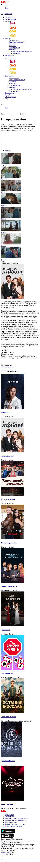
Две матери (5, 630)
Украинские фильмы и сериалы (20, 51)
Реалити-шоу (14, 40)
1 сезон (7, 150)
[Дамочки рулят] (20, 652)
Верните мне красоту (9, 586)
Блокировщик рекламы (13, 826)
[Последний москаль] (20, 696)
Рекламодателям (11, 822)
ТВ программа (10, 19)
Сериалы (12, 46)
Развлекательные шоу (17, 42)
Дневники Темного (8, 761)
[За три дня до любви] (20, 522)
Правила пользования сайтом (16, 820)
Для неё (4, 367)
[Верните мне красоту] (20, 565)
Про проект (9, 815)
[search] (1, 102)
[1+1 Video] (7, 2)
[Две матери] (20, 609)
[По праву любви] (20, 435)
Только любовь (7, 804)
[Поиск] (22, 114)
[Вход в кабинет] (2, 12)
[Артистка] (20, 391)
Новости (12, 44)
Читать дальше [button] (6, 365)
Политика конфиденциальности (16, 818)
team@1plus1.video (7, 852)
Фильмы (12, 49)
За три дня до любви (9, 543)
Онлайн (8, 17)
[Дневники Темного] (20, 740)
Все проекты (9, 55)
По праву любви (7, 456)
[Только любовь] (20, 783)
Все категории (14, 53)
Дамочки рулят (7, 673)
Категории (9, 38)
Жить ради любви (8, 499)
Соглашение (9, 817)
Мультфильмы (14, 48)
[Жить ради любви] (20, 478)
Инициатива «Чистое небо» (15, 824)
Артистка (4, 412)
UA (6, 8)
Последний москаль (8, 717)
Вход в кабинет (6, 14)
